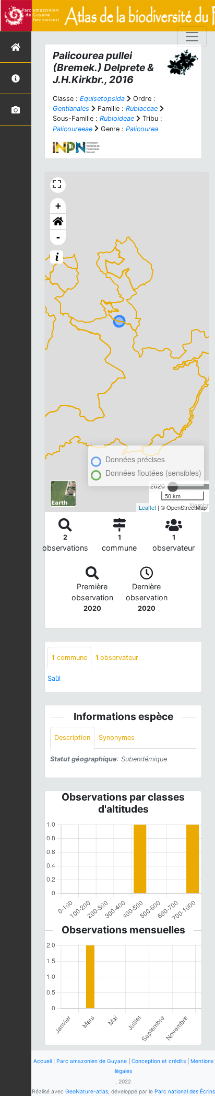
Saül (54, 678)
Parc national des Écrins (184, 1091)
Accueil (42, 1061)
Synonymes (117, 737)
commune (69, 657)
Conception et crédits (159, 1061)
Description (72, 737)
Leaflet (147, 507)
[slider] (173, 487)
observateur (116, 657)
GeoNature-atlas (86, 1091)
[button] (58, 222)
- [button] (58, 237)
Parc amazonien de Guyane (91, 1061)
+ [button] (58, 205)
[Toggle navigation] (192, 36)
